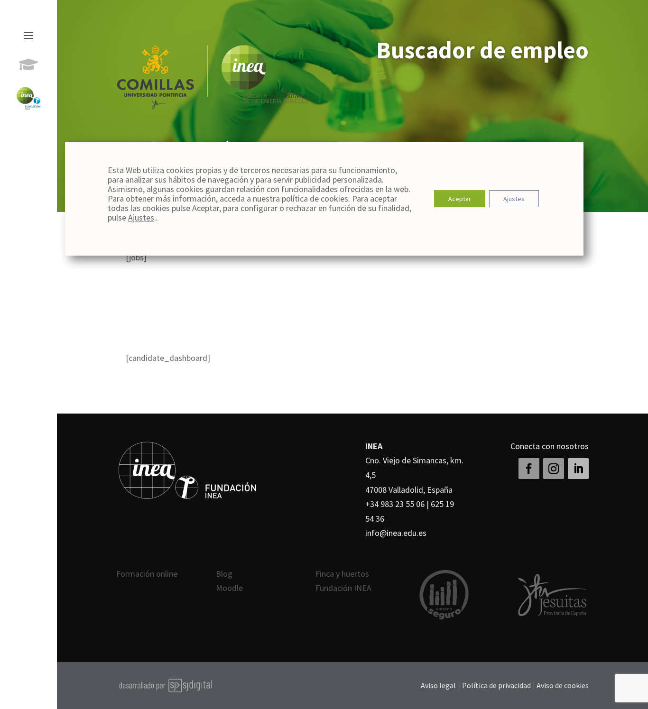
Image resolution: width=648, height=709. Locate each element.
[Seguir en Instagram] (553, 468)
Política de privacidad (497, 685)
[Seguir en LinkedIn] (578, 468)
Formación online (146, 573)
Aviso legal (438, 685)
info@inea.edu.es (395, 532)
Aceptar (459, 198)
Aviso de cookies (563, 685)
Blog (224, 573)
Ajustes (141, 217)
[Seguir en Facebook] (528, 468)
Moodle (229, 587)
